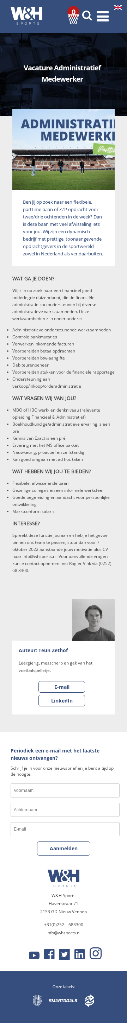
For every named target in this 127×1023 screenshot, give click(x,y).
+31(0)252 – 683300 (63, 925)
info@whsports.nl (63, 933)
